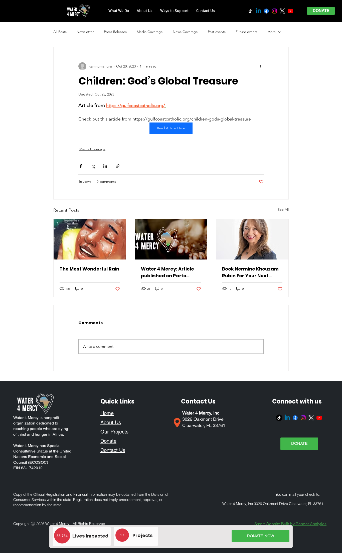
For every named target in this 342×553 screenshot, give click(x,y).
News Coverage (185, 32)
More (271, 32)
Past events (217, 32)
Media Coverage (150, 32)
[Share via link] (117, 166)
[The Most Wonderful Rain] (90, 239)
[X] (282, 11)
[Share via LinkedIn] (105, 166)
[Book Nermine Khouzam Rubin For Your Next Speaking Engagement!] (252, 239)
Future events (246, 32)
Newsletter (85, 32)
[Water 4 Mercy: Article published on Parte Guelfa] (171, 239)
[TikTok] (250, 11)
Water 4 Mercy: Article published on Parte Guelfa (167, 272)
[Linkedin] (258, 11)
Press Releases (115, 32)
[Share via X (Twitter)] (93, 166)
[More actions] (261, 66)
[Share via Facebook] (80, 166)
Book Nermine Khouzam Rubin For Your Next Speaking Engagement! (250, 272)
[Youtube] (290, 11)
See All (283, 209)
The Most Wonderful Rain (89, 269)
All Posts (60, 32)
